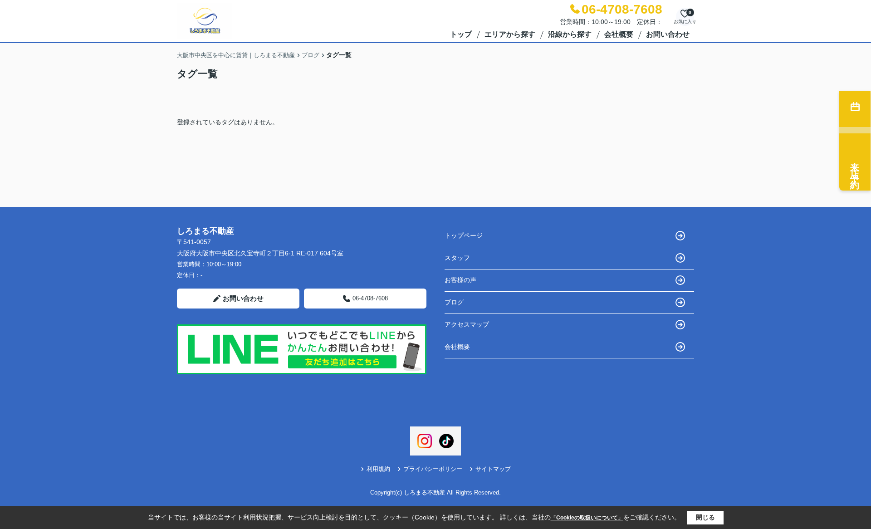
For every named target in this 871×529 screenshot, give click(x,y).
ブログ (454, 302)
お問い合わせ (668, 34)
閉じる (705, 517)
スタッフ (457, 257)
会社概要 (618, 34)
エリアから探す (509, 34)
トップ (461, 34)
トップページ (464, 235)
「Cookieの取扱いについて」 (587, 517)
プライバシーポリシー (432, 468)
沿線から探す (570, 34)
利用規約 (378, 468)
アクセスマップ (467, 324)
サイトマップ (493, 468)
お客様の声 (460, 280)
